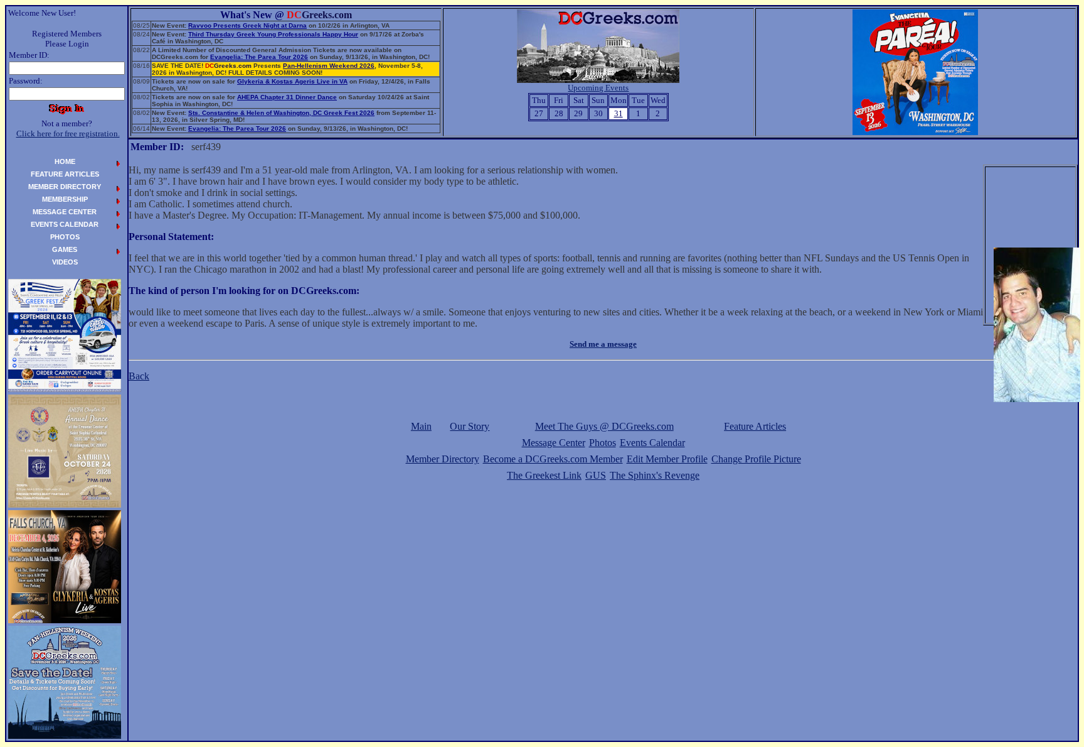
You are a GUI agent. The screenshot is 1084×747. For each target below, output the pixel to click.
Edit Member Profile (667, 459)
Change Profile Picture (756, 459)
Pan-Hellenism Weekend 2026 (329, 65)
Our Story (469, 426)
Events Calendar (652, 442)
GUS (595, 475)
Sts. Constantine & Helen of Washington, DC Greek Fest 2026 (281, 112)
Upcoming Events (598, 87)
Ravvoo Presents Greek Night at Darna (247, 25)
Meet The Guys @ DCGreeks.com (604, 426)
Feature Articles (755, 426)
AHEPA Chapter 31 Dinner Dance (287, 97)
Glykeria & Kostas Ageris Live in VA (292, 81)
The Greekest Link (544, 475)
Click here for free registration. (68, 133)
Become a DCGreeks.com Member (553, 459)
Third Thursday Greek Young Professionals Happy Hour (273, 34)
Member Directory (442, 459)
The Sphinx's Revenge (654, 475)
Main (421, 426)
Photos (602, 442)
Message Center (553, 442)
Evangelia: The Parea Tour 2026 (259, 56)
